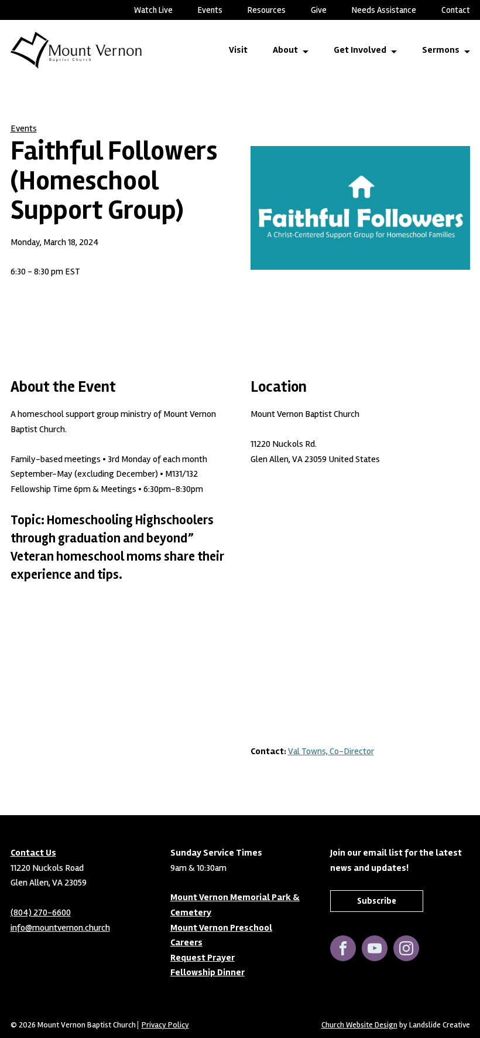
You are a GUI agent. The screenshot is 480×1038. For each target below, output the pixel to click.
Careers (186, 942)
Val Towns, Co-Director (331, 751)
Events (210, 10)
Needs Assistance (384, 10)
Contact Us (33, 853)
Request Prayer (202, 958)
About (285, 50)
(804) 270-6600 (41, 912)
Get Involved (360, 50)
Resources (267, 10)
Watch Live (153, 10)
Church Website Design (359, 1025)
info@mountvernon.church (60, 928)
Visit (238, 50)
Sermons (441, 50)
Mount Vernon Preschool (221, 928)
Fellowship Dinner (207, 972)
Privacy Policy (165, 1025)
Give (319, 10)
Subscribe (376, 900)
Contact (455, 10)
